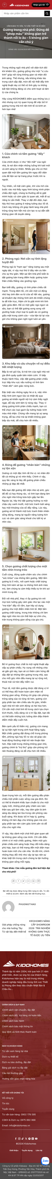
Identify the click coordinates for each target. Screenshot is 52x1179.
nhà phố (25, 67)
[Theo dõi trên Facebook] (16, 1139)
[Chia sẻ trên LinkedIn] (38, 881)
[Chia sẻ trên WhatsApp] (13, 881)
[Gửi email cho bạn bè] (28, 881)
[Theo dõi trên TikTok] (22, 1139)
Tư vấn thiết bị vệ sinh (34, 26)
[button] (4, 5)
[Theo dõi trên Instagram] (19, 1139)
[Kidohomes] (19, 4)
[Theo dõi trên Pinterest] (29, 1139)
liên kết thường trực (37, 894)
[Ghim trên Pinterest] (33, 881)
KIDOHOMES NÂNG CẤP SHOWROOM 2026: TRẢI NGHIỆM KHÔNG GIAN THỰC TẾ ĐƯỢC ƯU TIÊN (39, 928)
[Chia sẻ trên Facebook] (18, 881)
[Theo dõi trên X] (26, 1139)
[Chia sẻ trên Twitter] (23, 881)
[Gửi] (47, 13)
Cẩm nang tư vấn (15, 26)
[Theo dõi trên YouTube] (36, 1139)
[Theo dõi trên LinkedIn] (33, 1139)
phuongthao (37, 49)
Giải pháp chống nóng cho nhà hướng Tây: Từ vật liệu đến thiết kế (14, 928)
